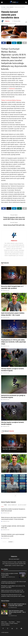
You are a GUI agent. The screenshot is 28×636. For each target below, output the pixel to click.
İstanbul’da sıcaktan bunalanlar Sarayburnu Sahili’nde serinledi (13, 510)
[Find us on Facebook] (3, 628)
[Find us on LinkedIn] (12, 628)
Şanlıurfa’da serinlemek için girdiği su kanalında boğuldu (13, 396)
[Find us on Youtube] (21, 628)
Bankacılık (12, 88)
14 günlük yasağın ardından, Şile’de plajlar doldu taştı (13, 526)
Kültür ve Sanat (22, 504)
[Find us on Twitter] (7, 628)
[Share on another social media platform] (24, 43)
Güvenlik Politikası (5, 625)
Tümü (5, 504)
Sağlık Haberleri (12, 504)
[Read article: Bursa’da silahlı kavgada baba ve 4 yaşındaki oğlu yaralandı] (14, 275)
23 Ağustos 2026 (5, 290)
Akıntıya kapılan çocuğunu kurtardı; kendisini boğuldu (12, 370)
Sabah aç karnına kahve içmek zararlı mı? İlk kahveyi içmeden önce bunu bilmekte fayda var (12, 591)
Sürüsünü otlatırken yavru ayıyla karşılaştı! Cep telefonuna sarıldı (12, 535)
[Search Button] (26, 2)
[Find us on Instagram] (17, 628)
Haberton (7, 21)
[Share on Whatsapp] (19, 43)
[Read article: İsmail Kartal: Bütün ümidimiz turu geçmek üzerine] (14, 483)
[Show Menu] (2, 2)
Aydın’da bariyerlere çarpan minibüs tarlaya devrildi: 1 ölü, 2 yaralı (12, 314)
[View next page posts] (15, 496)
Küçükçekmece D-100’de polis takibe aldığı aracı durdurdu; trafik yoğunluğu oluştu (13, 342)
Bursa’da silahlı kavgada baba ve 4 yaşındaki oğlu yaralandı (12, 287)
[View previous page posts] (12, 496)
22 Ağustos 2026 (5, 512)
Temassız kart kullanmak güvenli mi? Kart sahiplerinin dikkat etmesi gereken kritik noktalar (13, 595)
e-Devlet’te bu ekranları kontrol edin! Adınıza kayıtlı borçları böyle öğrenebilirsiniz (13, 582)
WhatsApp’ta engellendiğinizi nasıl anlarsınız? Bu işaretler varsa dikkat (13, 586)
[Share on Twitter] (8, 43)
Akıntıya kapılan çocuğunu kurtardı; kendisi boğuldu (12, 423)
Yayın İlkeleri (12, 622)
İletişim (18, 622)
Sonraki (10, 541)
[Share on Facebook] (3, 43)
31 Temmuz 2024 (16, 21)
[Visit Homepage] (14, 2)
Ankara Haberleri (10, 7)
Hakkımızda (3, 622)
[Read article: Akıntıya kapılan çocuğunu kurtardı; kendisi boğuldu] (14, 411)
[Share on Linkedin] (14, 43)
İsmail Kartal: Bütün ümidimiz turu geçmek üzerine (12, 488)
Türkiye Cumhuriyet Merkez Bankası (11, 100)
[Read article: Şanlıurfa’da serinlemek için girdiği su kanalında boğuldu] (14, 384)
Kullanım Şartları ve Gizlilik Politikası (9, 623)
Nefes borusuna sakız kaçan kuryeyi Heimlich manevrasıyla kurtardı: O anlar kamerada (13, 518)
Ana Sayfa (3, 7)
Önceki (4, 541)
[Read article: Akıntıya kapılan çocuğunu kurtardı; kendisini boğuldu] (14, 357)
